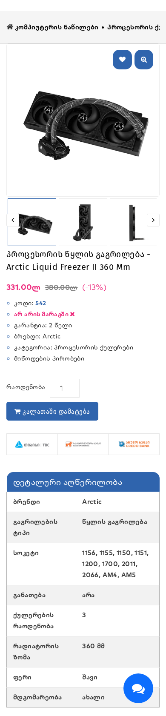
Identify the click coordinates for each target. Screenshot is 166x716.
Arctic (51, 336)
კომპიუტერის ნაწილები (57, 27)
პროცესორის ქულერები (94, 347)
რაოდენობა (26, 387)
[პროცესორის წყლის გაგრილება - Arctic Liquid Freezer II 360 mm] (83, 120)
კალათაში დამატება (55, 411)
